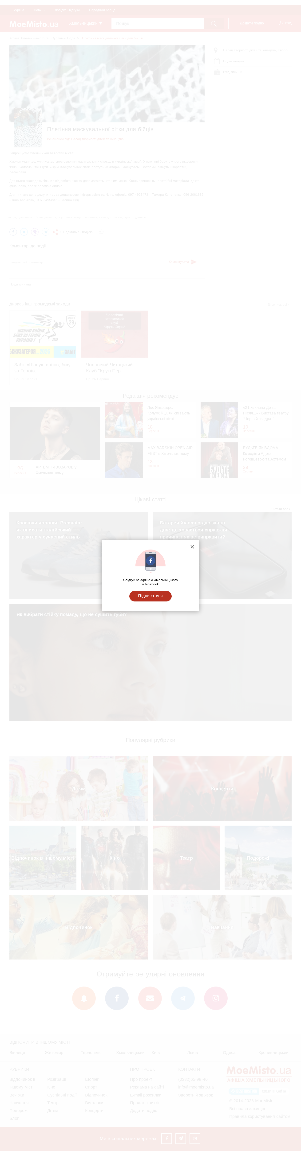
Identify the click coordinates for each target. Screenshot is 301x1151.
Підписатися (150, 595)
